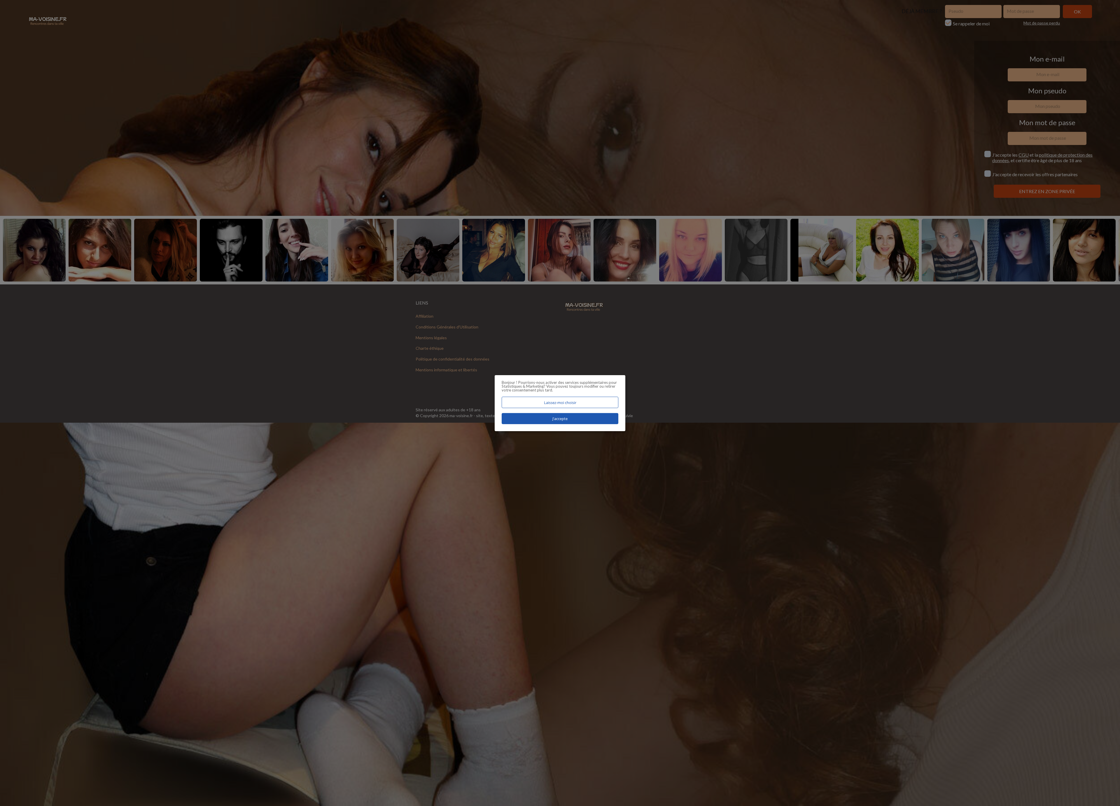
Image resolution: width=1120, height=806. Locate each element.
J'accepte (560, 418)
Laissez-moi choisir (560, 402)
